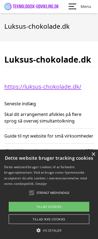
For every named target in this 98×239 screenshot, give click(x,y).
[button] (49, 230)
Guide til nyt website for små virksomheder (48, 136)
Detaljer (41, 184)
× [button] (93, 154)
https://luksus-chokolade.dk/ (42, 86)
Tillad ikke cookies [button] (49, 219)
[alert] (49, 194)
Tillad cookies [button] (49, 207)
